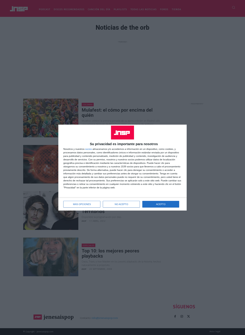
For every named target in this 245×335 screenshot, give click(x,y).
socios (88, 149)
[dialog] (122, 168)
